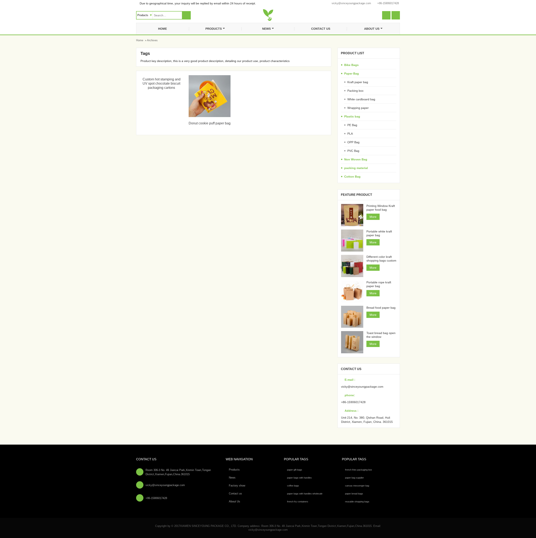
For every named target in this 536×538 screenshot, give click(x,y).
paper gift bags (294, 469)
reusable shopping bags (357, 501)
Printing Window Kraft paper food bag (380, 207)
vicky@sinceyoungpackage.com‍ (351, 3)
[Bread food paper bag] (352, 317)
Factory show (237, 485)
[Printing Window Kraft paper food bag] (352, 215)
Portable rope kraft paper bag (378, 284)
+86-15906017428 (388, 3)
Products (213, 28)
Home (162, 28)
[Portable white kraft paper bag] (352, 241)
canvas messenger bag (357, 485)
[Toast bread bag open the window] (352, 342)
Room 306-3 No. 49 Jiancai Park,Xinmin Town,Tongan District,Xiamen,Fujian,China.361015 (178, 472)
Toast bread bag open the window (381, 334)
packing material (356, 168)
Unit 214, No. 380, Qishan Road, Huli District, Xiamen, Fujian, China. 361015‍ (367, 419)
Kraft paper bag (357, 82)
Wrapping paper (358, 108)
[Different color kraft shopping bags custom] (352, 266)
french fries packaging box (358, 469)
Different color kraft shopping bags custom (381, 258)
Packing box (355, 90)
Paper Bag (351, 73)
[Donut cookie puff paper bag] (210, 116)
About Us (371, 28)
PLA (350, 133)
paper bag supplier (354, 477)
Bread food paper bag (381, 307)
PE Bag (352, 125)
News (266, 28)
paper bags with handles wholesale (304, 493)
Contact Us (146, 459)
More (373, 216)
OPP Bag (353, 142)
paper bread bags (354, 493)
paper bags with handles (299, 477)
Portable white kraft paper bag (379, 233)
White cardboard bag (361, 99)
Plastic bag (352, 116)
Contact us (320, 28)
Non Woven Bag (355, 159)
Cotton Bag (352, 176)
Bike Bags (351, 65)
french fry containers (297, 501)
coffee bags (293, 485)
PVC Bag (353, 150)
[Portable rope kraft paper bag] (352, 291)
